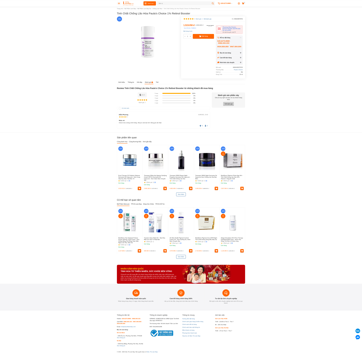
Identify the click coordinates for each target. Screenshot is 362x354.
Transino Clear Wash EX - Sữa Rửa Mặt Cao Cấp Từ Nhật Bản (154, 238)
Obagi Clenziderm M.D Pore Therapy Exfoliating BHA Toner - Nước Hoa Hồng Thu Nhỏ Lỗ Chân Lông (232, 239)
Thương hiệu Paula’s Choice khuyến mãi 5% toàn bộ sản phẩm (231, 28)
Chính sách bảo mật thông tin (191, 327)
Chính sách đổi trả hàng (189, 324)
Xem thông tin (121, 337)
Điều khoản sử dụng (188, 330)
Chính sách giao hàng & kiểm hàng (192, 321)
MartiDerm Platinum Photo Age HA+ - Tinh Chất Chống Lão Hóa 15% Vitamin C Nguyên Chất (232, 177)
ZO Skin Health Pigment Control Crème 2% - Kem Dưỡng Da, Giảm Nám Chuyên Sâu (180, 239)
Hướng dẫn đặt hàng (188, 318)
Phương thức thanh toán (189, 333)
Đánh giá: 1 (199, 19)
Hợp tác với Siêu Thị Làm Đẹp (191, 336)
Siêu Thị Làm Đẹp (152, 352)
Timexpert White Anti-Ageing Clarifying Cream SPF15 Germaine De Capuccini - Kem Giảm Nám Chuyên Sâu (155, 178)
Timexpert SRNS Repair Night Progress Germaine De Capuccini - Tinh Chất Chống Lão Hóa (180, 177)
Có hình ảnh (125, 108)
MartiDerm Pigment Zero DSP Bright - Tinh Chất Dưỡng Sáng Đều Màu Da (206, 238)
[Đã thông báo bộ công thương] (161, 333)
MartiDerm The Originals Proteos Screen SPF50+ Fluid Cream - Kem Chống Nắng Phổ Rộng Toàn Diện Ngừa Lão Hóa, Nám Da (128, 240)
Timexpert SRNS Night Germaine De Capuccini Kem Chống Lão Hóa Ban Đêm (206, 177)
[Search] (213, 3)
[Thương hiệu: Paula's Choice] (210, 25)
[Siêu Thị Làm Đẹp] (128, 3)
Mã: (233, 19)
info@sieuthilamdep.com (128, 326)
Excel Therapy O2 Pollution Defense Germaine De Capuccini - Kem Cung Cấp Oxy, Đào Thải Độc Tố (129, 177)
